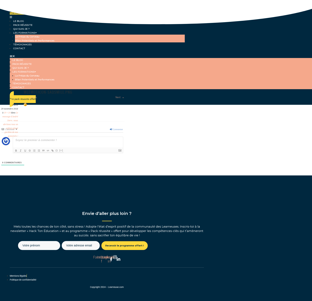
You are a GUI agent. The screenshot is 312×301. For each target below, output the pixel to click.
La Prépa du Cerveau (27, 36)
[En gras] (16, 151)
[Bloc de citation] (43, 151)
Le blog (17, 60)
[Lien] (52, 151)
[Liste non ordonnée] (39, 151)
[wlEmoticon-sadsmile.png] (25, 105)
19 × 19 (7, 113)
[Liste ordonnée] (34, 151)
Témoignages (22, 44)
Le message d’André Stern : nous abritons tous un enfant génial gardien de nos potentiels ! (10, 124)
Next (118, 97)
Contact (19, 48)
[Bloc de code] (48, 151)
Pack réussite (22, 25)
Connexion (117, 129)
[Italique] (20, 151)
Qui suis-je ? (21, 28)
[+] (61, 150)
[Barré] (29, 151)
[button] (97, 56)
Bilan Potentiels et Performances (34, 40)
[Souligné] (25, 151)
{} (57, 150)
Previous (32, 97)
